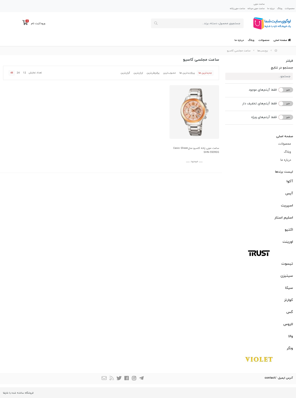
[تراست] (259, 253)
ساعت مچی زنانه (237, 8)
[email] (104, 378)
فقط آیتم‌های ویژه (264, 117)
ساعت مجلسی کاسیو (238, 51)
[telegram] (141, 378)
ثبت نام (35, 23)
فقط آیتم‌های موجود (263, 90)
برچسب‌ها (262, 51)
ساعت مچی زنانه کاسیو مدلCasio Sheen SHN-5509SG (196, 150)
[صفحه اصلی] (275, 51)
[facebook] (126, 378)
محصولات (290, 8)
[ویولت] (259, 359)
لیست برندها (284, 172)
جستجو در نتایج (282, 67)
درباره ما (270, 8)
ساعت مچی (259, 4)
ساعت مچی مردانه (256, 8)
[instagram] (134, 378)
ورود (43, 23)
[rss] (112, 378)
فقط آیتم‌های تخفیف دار (259, 103)
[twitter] (119, 378)
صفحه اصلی (280, 40)
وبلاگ (279, 8)
